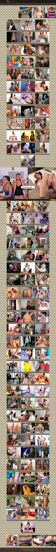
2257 (36, 549)
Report (32, 550)
